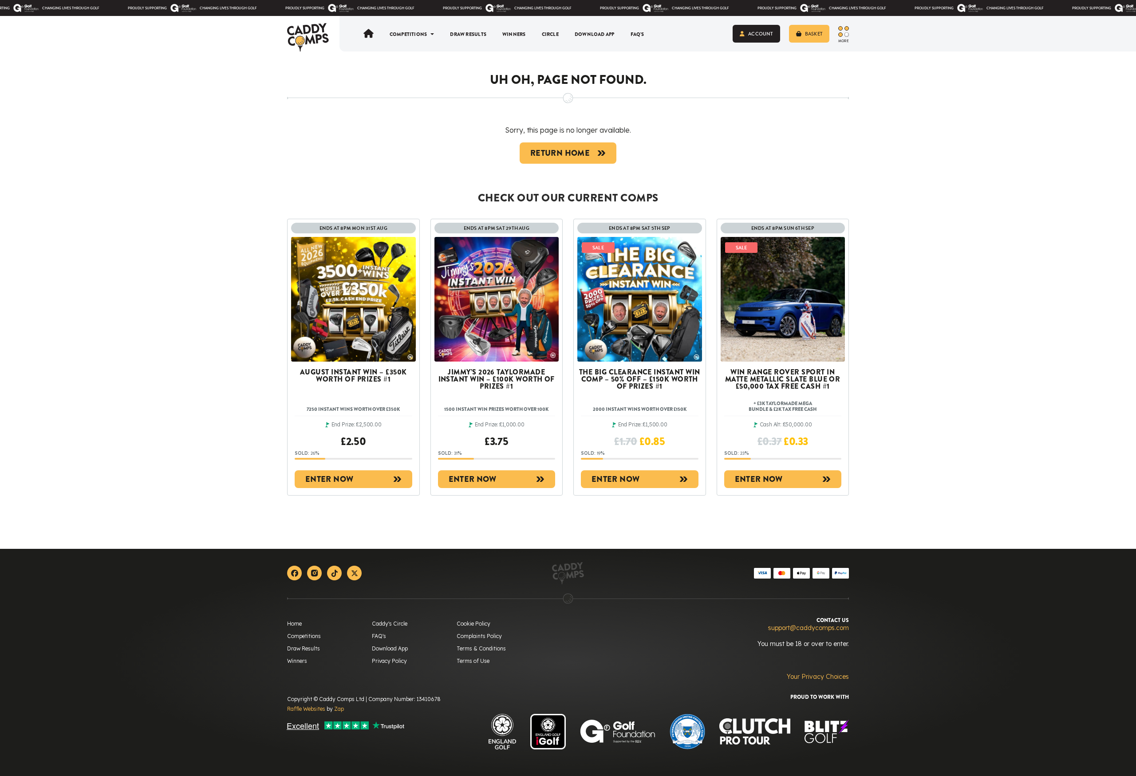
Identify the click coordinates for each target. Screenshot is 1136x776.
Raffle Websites (306, 708)
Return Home (560, 153)
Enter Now (329, 479)
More (843, 40)
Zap (339, 708)
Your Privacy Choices (818, 677)
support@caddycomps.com (808, 628)
